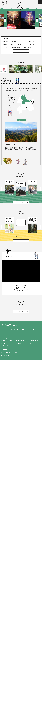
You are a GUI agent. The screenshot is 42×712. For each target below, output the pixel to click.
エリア (23, 329)
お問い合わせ (32, 335)
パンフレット (4, 335)
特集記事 (4, 329)
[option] (21, 20)
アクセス (17, 335)
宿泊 (33, 329)
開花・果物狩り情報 (5, 338)
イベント (4, 332)
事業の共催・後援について (20, 340)
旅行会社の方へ (18, 343)
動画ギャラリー (25, 288)
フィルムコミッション (6, 345)
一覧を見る (21, 51)
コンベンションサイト (33, 343)
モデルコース (15, 332)
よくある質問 (32, 336)
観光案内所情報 (5, 336)
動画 (30, 338)
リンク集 (3, 343)
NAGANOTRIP (17, 288)
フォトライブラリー (19, 336)
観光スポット (15, 329)
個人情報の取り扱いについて (35, 340)
